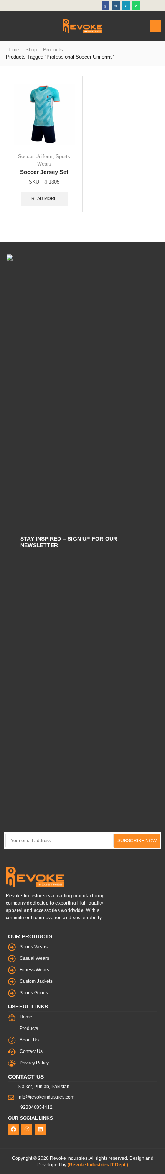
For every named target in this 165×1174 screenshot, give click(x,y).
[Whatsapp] (136, 5)
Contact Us (26, 1077)
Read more (44, 198)
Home (12, 49)
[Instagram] (116, 5)
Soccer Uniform (35, 156)
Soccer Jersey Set (44, 172)
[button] (7, 25)
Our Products (30, 936)
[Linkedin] (126, 5)
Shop (31, 49)
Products (53, 49)
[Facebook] (105, 5)
